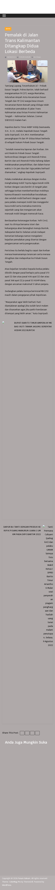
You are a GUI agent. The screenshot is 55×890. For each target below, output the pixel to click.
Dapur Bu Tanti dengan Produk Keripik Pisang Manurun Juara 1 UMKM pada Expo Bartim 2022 (22, 530)
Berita (8, 29)
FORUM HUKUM (24, 57)
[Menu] (4, 16)
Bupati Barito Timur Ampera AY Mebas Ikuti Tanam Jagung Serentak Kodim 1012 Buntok (33, 326)
